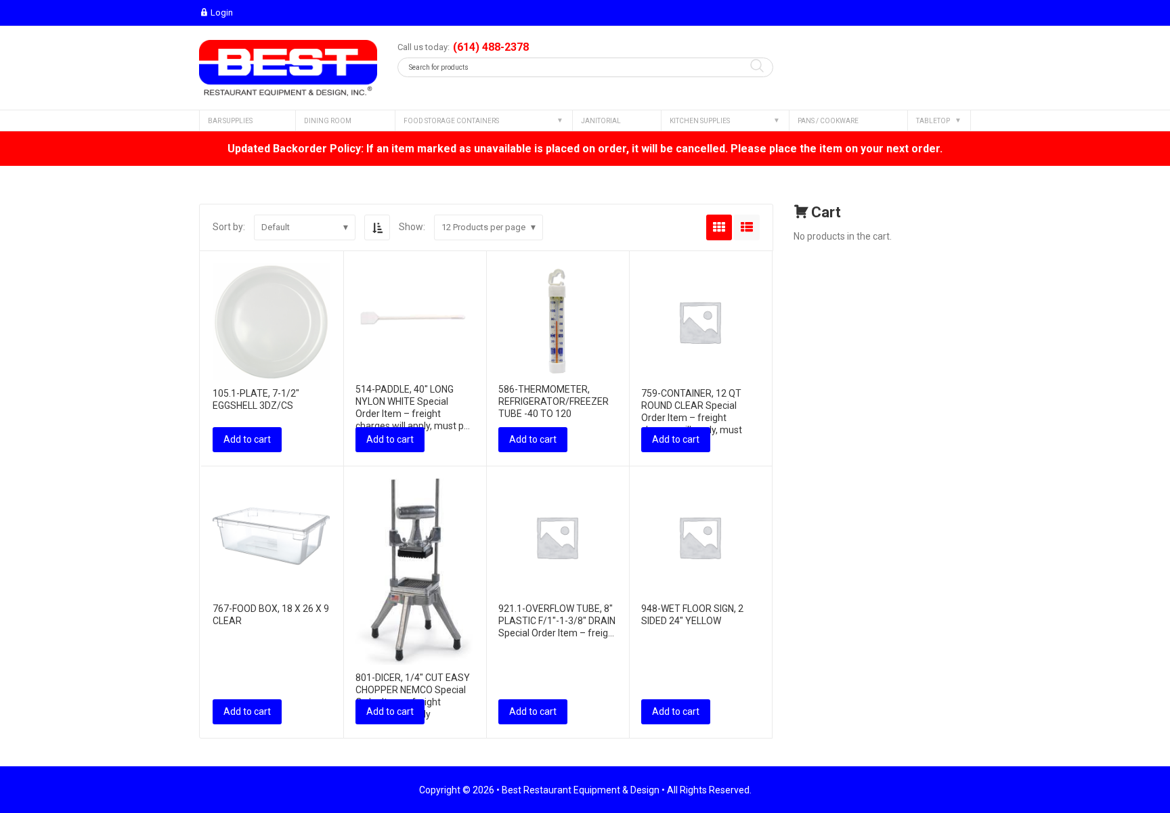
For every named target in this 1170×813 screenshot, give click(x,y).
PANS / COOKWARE (828, 121)
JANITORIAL (601, 121)
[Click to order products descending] (377, 227)
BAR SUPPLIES (230, 121)
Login (222, 12)
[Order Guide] (288, 68)
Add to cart (247, 439)
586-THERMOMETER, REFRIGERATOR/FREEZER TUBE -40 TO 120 (553, 401)
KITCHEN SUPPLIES (700, 121)
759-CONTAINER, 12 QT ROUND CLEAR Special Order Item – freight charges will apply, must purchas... (691, 417)
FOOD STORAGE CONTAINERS (451, 121)
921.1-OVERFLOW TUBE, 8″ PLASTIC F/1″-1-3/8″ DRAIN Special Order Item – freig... (556, 620)
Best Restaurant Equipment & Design (580, 790)
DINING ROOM (327, 121)
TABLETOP (933, 121)
